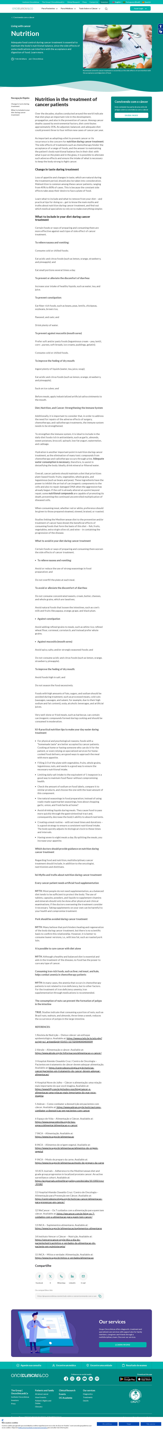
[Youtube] (84, 1378)
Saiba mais (131, 115)
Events (62, 1394)
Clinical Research (73, 2)
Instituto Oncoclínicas (30, 2)
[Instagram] (72, 1378)
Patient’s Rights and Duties (43, 1401)
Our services (89, 1390)
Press (84, 2)
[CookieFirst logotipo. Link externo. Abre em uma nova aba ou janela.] (3, 1420)
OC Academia (65, 1397)
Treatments (87, 1397)
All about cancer (41, 1394)
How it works (40, 1397)
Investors (104, 2)
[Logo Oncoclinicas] (22, 8)
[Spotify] (97, 1378)
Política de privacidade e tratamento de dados (32, 1428)
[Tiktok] (78, 1378)
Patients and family (44, 1390)
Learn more (122, 1345)
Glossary (38, 1406)
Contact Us (93, 2)
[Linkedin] (91, 1378)
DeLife (85, 1400)
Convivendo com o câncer (23, 17)
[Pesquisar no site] (106, 8)
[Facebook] (66, 1378)
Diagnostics (88, 1394)
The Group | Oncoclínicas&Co (53, 2)
